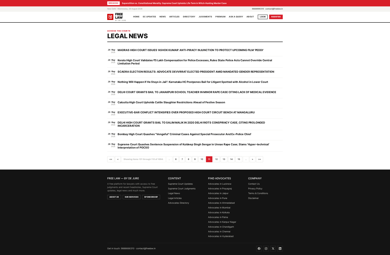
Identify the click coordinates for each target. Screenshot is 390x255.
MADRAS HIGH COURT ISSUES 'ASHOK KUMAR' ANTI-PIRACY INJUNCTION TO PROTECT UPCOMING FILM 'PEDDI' (190, 50)
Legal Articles (175, 198)
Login (263, 17)
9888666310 (258, 9)
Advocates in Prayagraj (220, 188)
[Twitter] (273, 248)
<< (110, 159)
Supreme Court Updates (180, 183)
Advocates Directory (178, 203)
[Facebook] (259, 248)
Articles (174, 17)
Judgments (205, 17)
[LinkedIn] (280, 248)
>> (259, 159)
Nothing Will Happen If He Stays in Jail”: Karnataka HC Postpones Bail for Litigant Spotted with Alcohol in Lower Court (193, 81)
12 (216, 159)
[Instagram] (266, 248)
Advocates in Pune (217, 198)
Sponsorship (151, 197)
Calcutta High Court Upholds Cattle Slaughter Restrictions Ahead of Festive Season (171, 102)
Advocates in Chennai (219, 231)
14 (231, 159)
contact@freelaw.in (274, 9)
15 (239, 159)
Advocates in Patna (218, 217)
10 (202, 159)
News (163, 17)
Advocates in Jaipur (218, 193)
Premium (220, 17)
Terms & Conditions (258, 193)
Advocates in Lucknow (219, 183)
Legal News (174, 193)
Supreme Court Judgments (182, 188)
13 (224, 159)
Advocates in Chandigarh (221, 226)
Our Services (131, 197)
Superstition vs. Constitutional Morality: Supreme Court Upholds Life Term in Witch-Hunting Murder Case (174, 3)
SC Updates (149, 17)
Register (276, 17)
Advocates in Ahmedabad (221, 203)
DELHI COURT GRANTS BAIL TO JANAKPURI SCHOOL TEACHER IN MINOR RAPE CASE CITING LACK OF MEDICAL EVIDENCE (197, 92)
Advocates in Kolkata (219, 212)
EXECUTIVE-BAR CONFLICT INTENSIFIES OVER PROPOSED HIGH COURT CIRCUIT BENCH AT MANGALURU (186, 112)
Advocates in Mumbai (219, 207)
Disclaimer (253, 198)
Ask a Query (236, 17)
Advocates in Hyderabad (221, 236)
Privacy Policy (255, 188)
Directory (189, 17)
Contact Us (254, 183)
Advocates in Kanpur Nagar (222, 222)
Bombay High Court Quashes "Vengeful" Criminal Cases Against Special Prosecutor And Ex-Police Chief (184, 134)
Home (136, 17)
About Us (114, 197)
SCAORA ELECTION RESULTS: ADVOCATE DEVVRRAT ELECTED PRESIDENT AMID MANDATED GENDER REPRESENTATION (196, 71)
